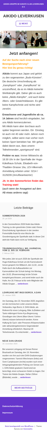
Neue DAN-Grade (12, 341)
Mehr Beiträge (24, 388)
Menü (25, 24)
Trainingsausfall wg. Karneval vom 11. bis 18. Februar (21, 249)
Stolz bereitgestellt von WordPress (19, 426)
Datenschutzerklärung (12, 406)
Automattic (27, 429)
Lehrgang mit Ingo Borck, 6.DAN (21, 293)
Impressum (7, 413)
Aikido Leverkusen (23, 16)
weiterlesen (23, 284)
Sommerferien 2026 (13, 216)
